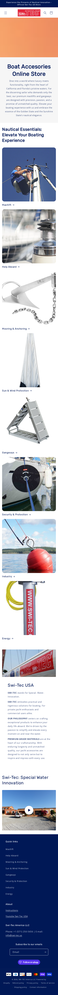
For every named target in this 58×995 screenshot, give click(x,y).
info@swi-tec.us (14, 935)
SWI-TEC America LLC (27, 979)
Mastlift (6, 204)
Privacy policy (32, 983)
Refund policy (18, 983)
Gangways (8, 452)
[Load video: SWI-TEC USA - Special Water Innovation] (29, 810)
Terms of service (47, 983)
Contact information (38, 987)
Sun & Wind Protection (15, 390)
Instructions (12, 910)
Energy (6, 638)
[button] (6, 13)
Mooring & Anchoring (14, 328)
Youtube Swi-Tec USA (17, 916)
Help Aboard (9, 266)
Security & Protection (15, 514)
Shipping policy (20, 987)
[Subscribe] (45, 952)
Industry (7, 576)
